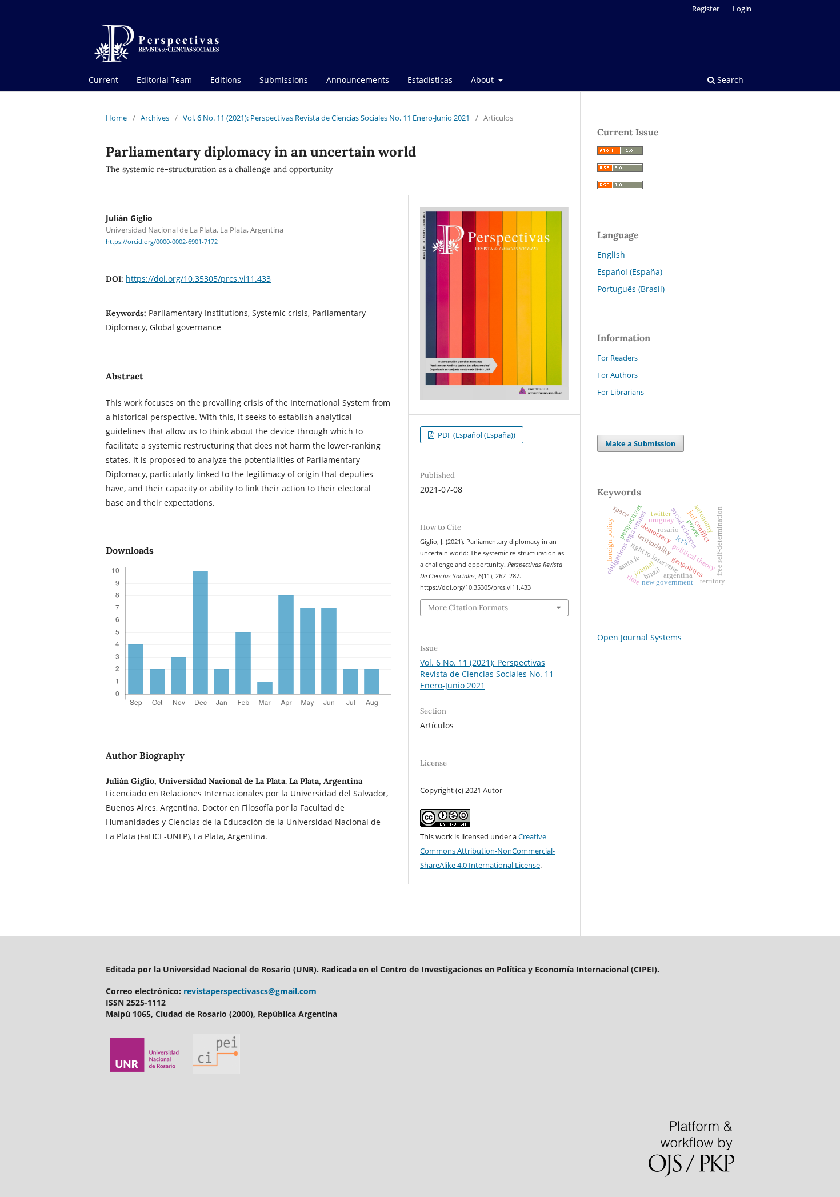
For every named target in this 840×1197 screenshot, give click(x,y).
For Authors (617, 375)
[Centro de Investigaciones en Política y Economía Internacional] (216, 1070)
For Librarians (620, 392)
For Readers (617, 358)
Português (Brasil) (631, 288)
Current (103, 79)
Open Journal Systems (639, 637)
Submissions (283, 79)
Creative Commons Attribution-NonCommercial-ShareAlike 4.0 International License (487, 850)
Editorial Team (164, 79)
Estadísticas (430, 79)
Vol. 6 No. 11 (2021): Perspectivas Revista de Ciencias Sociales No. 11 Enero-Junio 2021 (326, 118)
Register (705, 8)
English (611, 254)
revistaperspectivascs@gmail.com (250, 991)
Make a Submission (640, 443)
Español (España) (629, 271)
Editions (225, 79)
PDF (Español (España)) (475, 435)
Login (742, 8)
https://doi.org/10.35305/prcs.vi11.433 (198, 278)
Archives (155, 118)
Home (116, 118)
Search (729, 79)
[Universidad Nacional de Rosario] (145, 1070)
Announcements (357, 79)
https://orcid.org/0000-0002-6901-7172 (162, 242)
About (483, 79)
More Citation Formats (468, 607)
